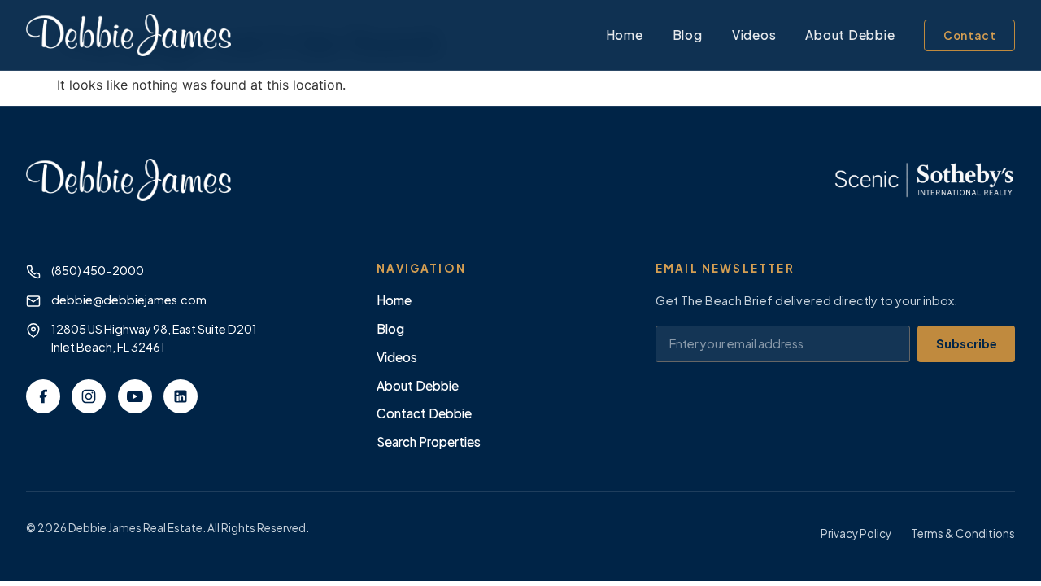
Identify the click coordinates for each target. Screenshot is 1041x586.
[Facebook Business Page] (43, 396)
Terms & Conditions (963, 533)
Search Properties (429, 441)
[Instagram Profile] (89, 396)
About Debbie (850, 34)
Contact (969, 35)
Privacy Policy (856, 533)
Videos (754, 34)
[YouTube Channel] (135, 396)
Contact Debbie (424, 413)
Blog (688, 34)
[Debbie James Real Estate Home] (128, 35)
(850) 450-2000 (97, 270)
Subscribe (966, 343)
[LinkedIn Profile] (180, 396)
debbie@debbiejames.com (129, 299)
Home (624, 34)
